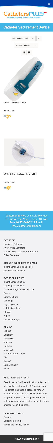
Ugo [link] (13, 110)
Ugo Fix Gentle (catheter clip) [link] (20, 174)
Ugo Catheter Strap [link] (15, 102)
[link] (49, 4)
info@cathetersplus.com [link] (26, 225)
